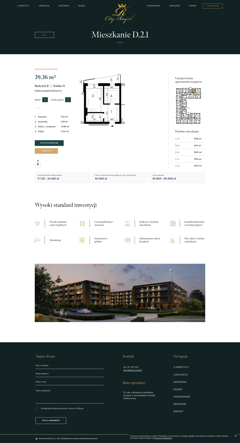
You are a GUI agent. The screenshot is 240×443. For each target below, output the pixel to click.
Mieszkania (64, 6)
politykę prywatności (59, 409)
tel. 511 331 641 (130, 367)
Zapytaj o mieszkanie (49, 143)
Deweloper (175, 6)
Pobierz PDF (46, 151)
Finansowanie (153, 6)
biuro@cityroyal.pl (132, 370)
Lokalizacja (44, 6)
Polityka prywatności (89, 438)
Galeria (81, 6)
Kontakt (193, 6)
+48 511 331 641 (213, 6)
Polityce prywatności (163, 438)
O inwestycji (23, 6)
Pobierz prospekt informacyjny (48, 91)
